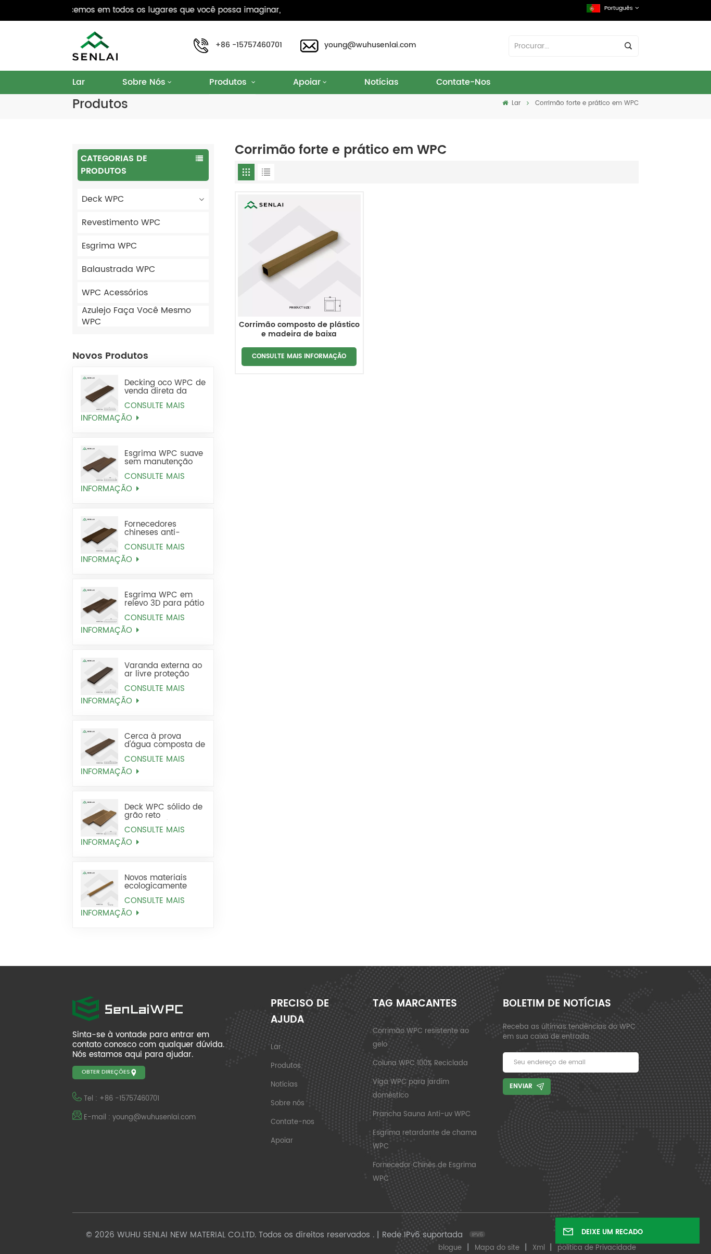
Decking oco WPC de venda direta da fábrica (165, 387)
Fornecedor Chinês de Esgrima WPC (424, 1172)
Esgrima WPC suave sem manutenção (163, 458)
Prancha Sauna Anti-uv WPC (422, 1114)
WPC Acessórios (115, 292)
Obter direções (106, 1072)
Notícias (381, 82)
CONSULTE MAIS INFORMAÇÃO (133, 412)
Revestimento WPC (121, 222)
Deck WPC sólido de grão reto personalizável (163, 811)
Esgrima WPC (109, 246)
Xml (538, 1248)
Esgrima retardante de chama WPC (425, 1140)
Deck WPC (103, 199)
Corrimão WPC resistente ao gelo (421, 1038)
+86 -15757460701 (248, 45)
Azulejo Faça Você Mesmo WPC (136, 316)
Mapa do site (497, 1248)
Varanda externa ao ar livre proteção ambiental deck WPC (163, 670)
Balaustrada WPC (118, 269)
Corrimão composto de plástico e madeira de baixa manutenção (299, 330)
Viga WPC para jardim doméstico (411, 1089)
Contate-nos (463, 82)
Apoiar (307, 82)
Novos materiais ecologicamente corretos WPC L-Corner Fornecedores (165, 882)
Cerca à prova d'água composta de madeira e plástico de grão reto (164, 741)
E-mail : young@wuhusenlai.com (140, 1117)
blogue (450, 1248)
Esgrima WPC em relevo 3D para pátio (164, 599)
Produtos (229, 82)
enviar (521, 1086)
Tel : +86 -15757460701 (121, 1098)
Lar (78, 82)
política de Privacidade (596, 1248)
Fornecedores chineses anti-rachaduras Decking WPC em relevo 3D (163, 528)
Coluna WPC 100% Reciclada (420, 1063)
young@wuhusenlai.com (370, 45)
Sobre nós (144, 82)
